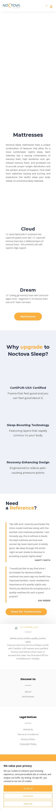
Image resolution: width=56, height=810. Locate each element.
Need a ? (21, 506)
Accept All (28, 788)
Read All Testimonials (26, 611)
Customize (28, 796)
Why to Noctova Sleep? (28, 350)
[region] (28, 785)
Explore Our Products (28, 64)
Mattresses (28, 316)
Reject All (28, 803)
